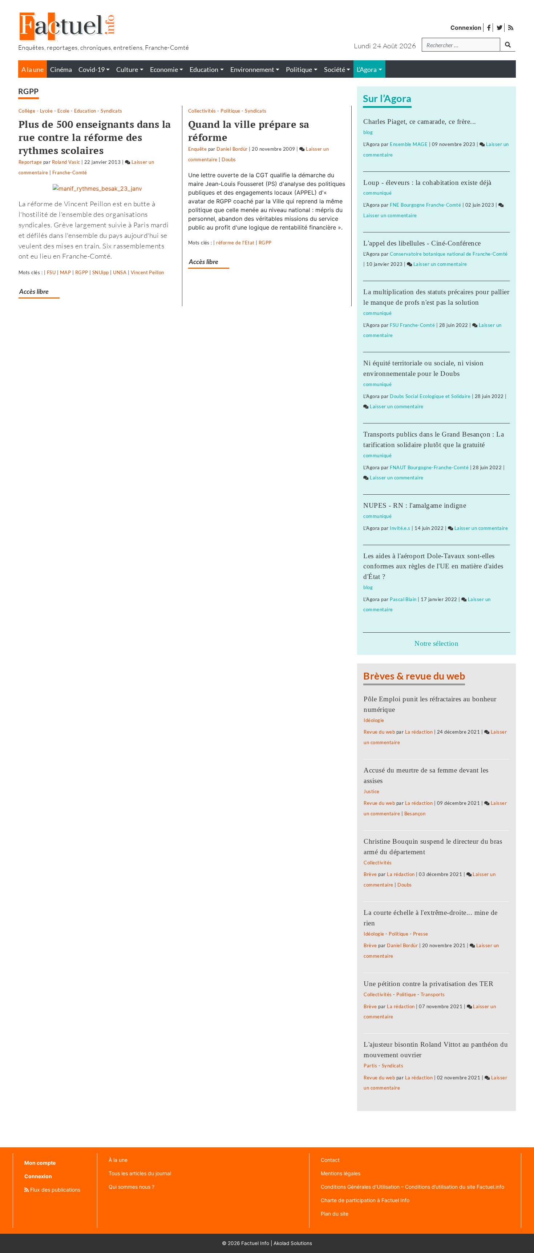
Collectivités (202, 111)
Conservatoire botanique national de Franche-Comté (449, 254)
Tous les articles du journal (140, 1173)
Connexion (465, 27)
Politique (230, 111)
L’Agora (367, 69)
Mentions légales (340, 1173)
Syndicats (111, 111)
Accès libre (34, 292)
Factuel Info (255, 1243)
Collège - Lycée (36, 111)
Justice (371, 791)
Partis (370, 1066)
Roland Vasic (66, 162)
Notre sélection (436, 643)
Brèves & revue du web (414, 676)
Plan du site (334, 1214)
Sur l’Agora (387, 98)
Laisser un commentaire (390, 215)
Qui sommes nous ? (131, 1187)
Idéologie (374, 720)
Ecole (63, 111)
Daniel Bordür (232, 149)
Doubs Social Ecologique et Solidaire (430, 396)
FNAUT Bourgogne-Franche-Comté (429, 467)
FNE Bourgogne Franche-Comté (425, 205)
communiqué (377, 193)
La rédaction (419, 732)
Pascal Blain (403, 599)
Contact (330, 1160)
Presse (420, 934)
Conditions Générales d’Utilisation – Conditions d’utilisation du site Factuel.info (412, 1187)
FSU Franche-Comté (412, 325)
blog (368, 132)
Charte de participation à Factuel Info (365, 1200)
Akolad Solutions (293, 1243)
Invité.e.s (400, 528)
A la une (32, 69)
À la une (118, 1160)
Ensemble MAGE (409, 144)
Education (85, 111)
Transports (433, 994)
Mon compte (40, 1163)
